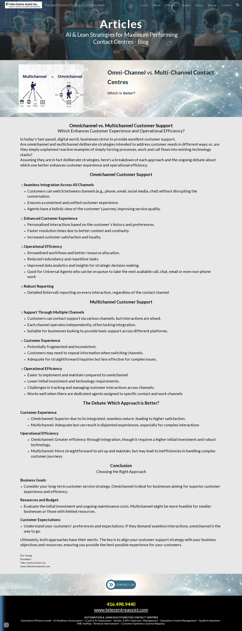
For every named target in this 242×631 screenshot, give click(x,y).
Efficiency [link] (171, 5)
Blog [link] (210, 5)
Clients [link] (199, 5)
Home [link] (144, 5)
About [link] (157, 5)
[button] (237, 5)
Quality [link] (186, 5)
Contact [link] (226, 5)
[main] (121, 30)
